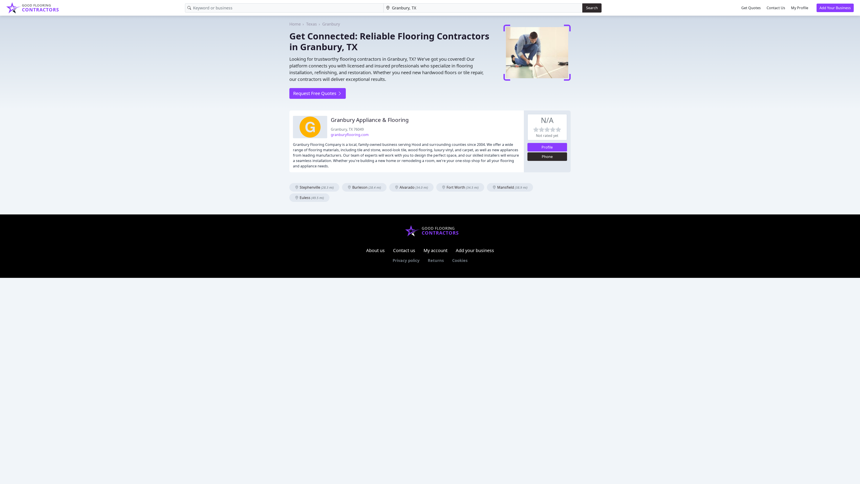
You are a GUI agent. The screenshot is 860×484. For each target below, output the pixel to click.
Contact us (404, 250)
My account (435, 250)
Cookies (460, 260)
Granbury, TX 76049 (347, 129)
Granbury (331, 24)
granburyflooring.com (350, 134)
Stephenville (316, 187)
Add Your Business (835, 7)
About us (375, 250)
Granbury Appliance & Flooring (370, 119)
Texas (311, 24)
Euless (311, 197)
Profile (547, 147)
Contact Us (776, 7)
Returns (436, 260)
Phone (547, 156)
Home (295, 24)
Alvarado (413, 187)
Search (592, 7)
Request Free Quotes (315, 93)
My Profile (799, 7)
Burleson (366, 187)
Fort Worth (462, 187)
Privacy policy (406, 260)
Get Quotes (751, 7)
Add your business (475, 250)
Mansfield (511, 187)
